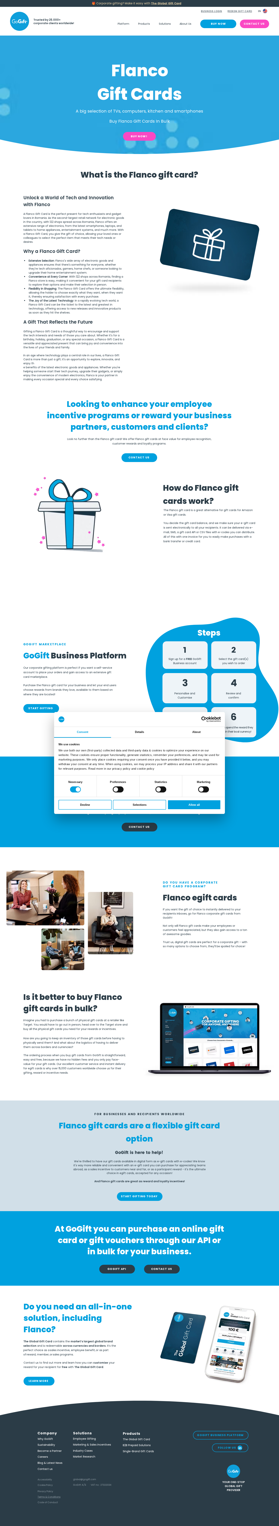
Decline (85, 804)
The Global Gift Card (166, 3)
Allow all (194, 804)
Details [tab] (139, 732)
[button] (212, 11)
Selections (140, 804)
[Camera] (19, 21)
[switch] (118, 789)
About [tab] (196, 732)
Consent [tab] (82, 732)
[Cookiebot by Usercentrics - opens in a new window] (204, 719)
